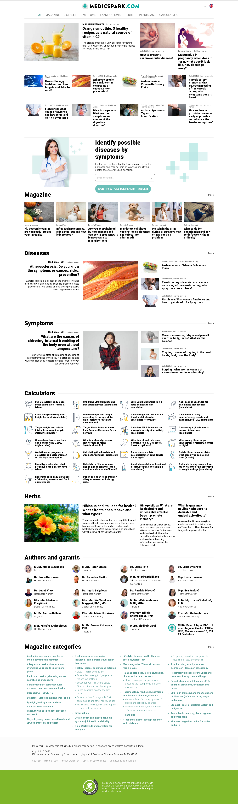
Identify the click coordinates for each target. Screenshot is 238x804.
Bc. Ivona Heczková (46, 577)
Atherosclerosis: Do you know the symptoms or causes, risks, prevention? (103, 85)
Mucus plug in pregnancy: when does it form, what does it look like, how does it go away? (195, 61)
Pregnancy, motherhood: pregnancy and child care (142, 721)
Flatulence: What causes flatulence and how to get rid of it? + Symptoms (56, 113)
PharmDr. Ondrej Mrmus (193, 613)
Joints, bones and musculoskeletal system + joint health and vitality (94, 719)
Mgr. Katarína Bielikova (144, 576)
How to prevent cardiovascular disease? (157, 56)
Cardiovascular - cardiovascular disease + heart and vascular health (46, 686)
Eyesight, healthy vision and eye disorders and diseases (44, 704)
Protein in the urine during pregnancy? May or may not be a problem (166, 233)
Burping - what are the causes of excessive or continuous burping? (183, 371)
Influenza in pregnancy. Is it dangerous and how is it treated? (71, 231)
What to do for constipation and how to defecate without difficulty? (197, 233)
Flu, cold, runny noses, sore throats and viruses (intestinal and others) (48, 721)
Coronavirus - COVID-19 (40, 693)
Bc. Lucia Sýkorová (189, 566)
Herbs (32, 496)
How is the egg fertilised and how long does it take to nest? (57, 86)
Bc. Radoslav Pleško (94, 577)
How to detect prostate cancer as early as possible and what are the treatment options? (201, 116)
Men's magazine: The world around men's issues (141, 666)
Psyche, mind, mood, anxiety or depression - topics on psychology (189, 666)
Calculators (39, 393)
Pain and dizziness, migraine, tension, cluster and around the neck (143, 675)
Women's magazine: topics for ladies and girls (190, 723)
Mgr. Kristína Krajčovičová (50, 625)
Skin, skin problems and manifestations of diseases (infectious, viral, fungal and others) (192, 696)
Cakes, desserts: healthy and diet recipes (93, 692)
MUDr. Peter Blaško (94, 566)
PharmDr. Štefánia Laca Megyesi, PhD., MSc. (96, 602)
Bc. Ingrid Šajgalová (94, 590)
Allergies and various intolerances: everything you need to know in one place (46, 668)
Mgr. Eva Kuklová (188, 590)
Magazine (37, 194)
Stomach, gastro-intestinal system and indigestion (192, 707)
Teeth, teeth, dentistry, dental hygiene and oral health (191, 715)
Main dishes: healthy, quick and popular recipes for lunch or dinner (96, 706)
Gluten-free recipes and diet (90, 671)
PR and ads (129, 715)
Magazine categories (52, 646)
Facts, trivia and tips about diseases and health (46, 712)
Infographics (82, 713)
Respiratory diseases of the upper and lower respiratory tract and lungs (191, 675)
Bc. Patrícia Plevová (142, 590)
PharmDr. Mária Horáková (98, 613)
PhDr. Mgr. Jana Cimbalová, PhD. (195, 602)
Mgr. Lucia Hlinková (190, 577)
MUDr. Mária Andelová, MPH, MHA (144, 602)
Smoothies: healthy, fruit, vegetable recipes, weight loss (94, 677)
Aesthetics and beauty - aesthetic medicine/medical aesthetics (45, 658)
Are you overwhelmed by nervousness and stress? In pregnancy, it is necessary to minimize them (103, 234)
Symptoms (38, 323)
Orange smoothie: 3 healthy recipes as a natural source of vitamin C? (107, 32)
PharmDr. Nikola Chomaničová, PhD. (141, 614)
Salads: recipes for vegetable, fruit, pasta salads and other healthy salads (96, 699)
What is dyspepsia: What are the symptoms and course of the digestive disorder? (104, 118)
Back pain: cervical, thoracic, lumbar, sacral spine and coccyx (47, 678)
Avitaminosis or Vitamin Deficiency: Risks (153, 84)
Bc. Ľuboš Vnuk (43, 590)
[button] (26, 15)
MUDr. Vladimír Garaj (143, 625)
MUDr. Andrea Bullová (47, 613)
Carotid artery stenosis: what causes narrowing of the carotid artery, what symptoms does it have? (200, 88)
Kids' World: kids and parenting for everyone (93, 728)
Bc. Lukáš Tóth (139, 566)
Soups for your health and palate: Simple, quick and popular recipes (94, 684)
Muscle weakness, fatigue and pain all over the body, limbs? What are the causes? (185, 338)
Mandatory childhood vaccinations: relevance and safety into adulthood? (135, 233)
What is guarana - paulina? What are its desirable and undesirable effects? (192, 510)
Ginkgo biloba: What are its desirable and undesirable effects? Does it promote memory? (156, 512)
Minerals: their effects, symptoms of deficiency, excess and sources (143, 708)
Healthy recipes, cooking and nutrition (95, 668)
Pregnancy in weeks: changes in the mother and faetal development (191, 658)
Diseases (36, 253)
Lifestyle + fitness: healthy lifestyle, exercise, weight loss (141, 658)
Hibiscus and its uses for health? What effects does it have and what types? (109, 510)
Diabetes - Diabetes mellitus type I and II (48, 698)
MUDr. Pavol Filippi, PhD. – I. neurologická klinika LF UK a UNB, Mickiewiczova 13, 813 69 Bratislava (196, 630)
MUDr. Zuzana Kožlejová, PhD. (97, 627)
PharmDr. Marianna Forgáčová (45, 602)
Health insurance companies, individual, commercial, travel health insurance (94, 660)
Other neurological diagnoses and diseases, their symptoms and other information (143, 684)
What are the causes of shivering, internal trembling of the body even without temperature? (53, 342)
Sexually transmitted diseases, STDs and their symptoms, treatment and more (190, 685)
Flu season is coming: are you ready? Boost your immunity (37, 231)
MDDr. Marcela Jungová (49, 566)
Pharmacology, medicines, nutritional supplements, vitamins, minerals (143, 694)
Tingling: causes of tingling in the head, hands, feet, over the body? (186, 354)
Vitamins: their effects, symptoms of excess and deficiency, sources (143, 701)
